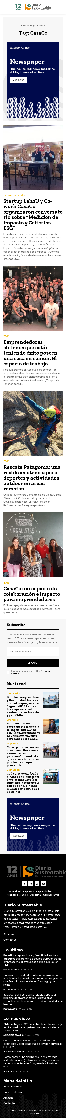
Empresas (12, 720)
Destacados (13, 693)
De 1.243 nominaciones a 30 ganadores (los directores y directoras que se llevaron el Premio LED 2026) (32, 1044)
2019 (6, 336)
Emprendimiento (14, 195)
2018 (6, 461)
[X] (37, 883)
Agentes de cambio (13, 1035)
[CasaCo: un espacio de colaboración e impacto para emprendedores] (33, 544)
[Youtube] (43, 883)
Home (24, 25)
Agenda (7, 1071)
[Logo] (33, 7)
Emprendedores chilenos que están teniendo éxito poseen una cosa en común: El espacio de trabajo (30, 353)
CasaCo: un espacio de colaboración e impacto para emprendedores (31, 594)
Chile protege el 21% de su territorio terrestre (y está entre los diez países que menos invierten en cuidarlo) (32, 1027)
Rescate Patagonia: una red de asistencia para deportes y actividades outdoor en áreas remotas (32, 478)
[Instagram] (30, 883)
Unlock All (33, 663)
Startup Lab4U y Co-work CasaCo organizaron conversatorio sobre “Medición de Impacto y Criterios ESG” (33, 214)
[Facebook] (24, 883)
